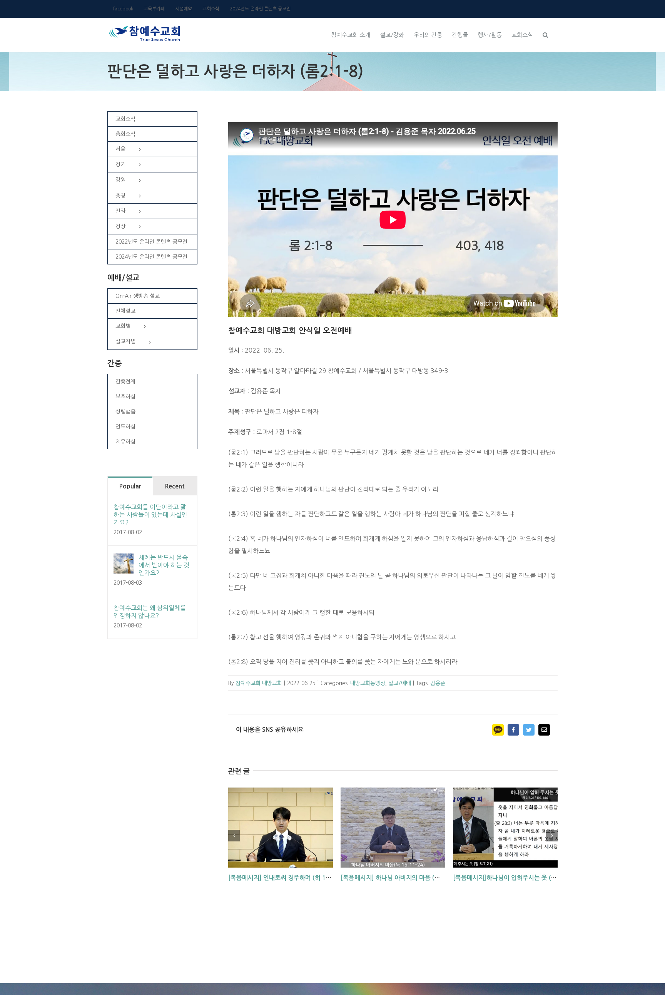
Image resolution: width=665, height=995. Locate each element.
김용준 (437, 683)
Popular (130, 486)
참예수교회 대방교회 (259, 683)
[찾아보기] (545, 34)
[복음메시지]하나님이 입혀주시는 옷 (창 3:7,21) (516, 878)
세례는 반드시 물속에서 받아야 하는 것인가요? (164, 565)
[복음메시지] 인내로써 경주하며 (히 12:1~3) (286, 878)
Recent (175, 486)
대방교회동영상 (367, 683)
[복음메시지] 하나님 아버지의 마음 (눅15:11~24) (406, 878)
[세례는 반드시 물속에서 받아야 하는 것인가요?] (124, 560)
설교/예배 (399, 683)
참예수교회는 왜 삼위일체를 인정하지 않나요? (150, 612)
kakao (498, 730)
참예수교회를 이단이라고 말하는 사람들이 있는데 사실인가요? (150, 514)
